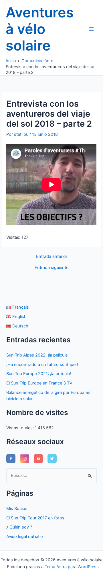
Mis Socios (16, 508)
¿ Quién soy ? (19, 527)
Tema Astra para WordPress (72, 566)
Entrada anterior (51, 256)
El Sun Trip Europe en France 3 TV (39, 383)
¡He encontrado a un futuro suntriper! (42, 364)
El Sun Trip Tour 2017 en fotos (35, 518)
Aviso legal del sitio (24, 536)
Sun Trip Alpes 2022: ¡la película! (37, 355)
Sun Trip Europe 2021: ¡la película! (38, 373)
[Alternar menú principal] (91, 29)
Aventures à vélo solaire (40, 29)
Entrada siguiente (51, 268)
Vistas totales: (20, 427)
